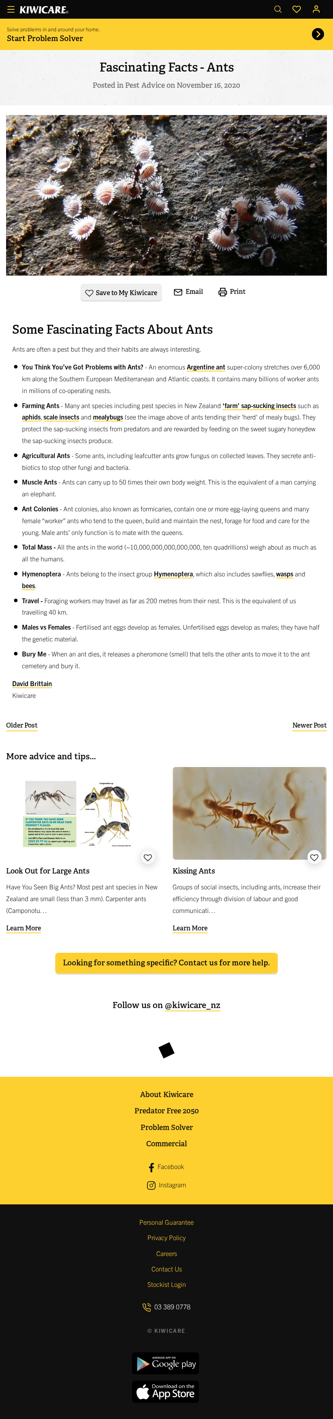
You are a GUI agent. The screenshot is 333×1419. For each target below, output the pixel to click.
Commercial (166, 1143)
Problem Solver (167, 1127)
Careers (166, 1253)
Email (193, 291)
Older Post (22, 725)
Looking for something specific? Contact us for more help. (166, 962)
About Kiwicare (166, 1094)
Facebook (170, 1167)
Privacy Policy (166, 1237)
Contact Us (166, 1269)
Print (237, 291)
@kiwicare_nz (193, 1005)
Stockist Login (166, 1284)
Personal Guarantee (166, 1222)
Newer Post (309, 725)
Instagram (171, 1184)
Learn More (23, 928)
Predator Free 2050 (166, 1110)
